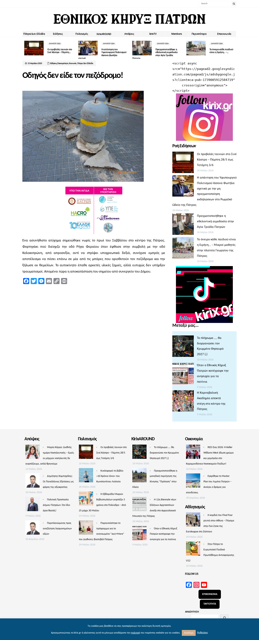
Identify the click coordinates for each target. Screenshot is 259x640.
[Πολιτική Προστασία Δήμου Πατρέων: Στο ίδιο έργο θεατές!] (32, 505)
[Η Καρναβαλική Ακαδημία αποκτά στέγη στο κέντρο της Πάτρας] (183, 402)
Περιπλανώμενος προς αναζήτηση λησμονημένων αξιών (57, 529)
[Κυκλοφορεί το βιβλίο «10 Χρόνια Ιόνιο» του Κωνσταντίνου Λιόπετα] (86, 476)
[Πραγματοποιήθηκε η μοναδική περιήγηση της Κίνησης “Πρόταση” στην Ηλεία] (139, 476)
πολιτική (135, 632)
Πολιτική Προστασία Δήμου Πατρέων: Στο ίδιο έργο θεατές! (56, 505)
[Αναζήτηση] (224, 618)
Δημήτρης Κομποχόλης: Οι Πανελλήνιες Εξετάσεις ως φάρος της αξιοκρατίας (58, 482)
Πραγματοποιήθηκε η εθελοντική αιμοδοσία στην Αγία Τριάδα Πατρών (215, 221)
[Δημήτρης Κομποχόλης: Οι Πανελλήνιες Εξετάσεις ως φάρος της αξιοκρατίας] (32, 481)
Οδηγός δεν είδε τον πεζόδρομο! (72, 75)
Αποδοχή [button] (188, 633)
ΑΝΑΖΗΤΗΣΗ (192, 611)
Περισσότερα (199, 33)
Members (176, 33)
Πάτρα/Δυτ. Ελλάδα (34, 33)
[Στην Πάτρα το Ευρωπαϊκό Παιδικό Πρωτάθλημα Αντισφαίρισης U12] (193, 549)
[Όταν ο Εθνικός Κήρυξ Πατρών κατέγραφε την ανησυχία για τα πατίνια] (183, 374)
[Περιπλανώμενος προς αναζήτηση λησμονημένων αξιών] (32, 528)
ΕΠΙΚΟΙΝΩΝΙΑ (209, 594)
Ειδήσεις (58, 33)
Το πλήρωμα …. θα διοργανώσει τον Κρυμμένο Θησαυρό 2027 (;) (164, 453)
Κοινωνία (73, 64)
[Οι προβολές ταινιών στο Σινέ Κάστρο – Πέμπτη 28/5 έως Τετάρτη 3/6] (183, 163)
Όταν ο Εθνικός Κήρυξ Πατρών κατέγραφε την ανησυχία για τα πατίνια (163, 534)
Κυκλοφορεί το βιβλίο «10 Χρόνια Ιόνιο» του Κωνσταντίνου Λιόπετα (109, 476)
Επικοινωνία (224, 33)
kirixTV (153, 33)
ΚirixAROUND (104, 34)
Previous (25, 49)
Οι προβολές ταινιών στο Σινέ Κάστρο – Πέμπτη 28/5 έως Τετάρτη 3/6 (217, 160)
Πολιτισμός (81, 33)
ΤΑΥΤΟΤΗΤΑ (209, 603)
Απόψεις (129, 33)
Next (234, 49)
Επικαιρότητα (62, 64)
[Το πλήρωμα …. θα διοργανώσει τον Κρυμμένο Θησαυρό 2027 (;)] (183, 347)
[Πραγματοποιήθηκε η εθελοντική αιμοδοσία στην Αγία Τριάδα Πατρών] (183, 225)
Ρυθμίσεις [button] (202, 632)
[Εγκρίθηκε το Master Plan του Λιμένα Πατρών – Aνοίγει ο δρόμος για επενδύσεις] (193, 481)
